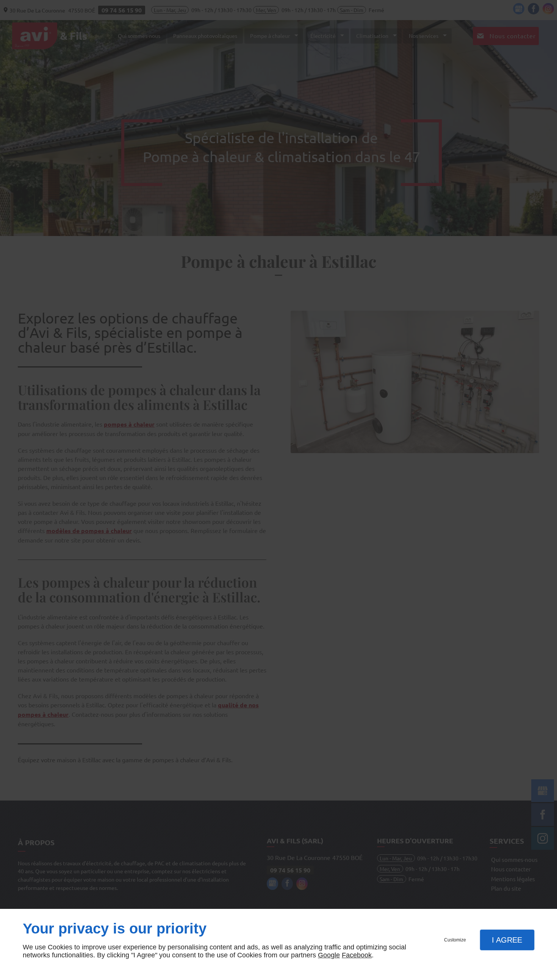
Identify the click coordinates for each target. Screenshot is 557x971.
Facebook (357, 955)
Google (329, 955)
